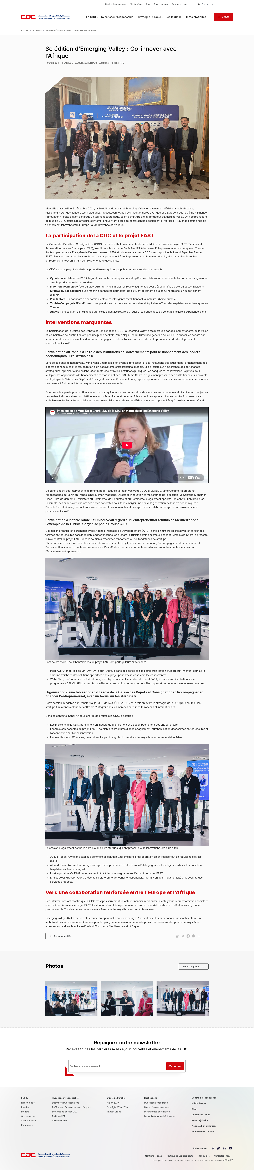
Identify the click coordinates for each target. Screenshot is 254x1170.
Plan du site (204, 1155)
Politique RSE (58, 1116)
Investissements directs (156, 1102)
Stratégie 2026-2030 (117, 1107)
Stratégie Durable (149, 16)
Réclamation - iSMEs (203, 1131)
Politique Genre (59, 1120)
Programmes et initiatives (157, 1111)
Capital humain (28, 1120)
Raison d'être (28, 1102)
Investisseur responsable (117, 16)
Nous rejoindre (161, 4)
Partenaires (27, 1125)
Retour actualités (62, 936)
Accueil (24, 30)
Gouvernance (28, 1116)
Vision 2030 (113, 1102)
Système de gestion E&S (64, 1111)
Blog (148, 4)
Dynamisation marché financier (159, 1116)
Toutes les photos (191, 966)
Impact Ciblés (114, 1111)
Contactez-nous (180, 4)
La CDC (91, 16)
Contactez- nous (201, 1114)
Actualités (37, 30)
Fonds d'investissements (156, 1107)
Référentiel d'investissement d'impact (71, 1107)
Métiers (25, 1111)
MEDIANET (228, 1160)
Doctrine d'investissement (65, 1102)
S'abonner (175, 1066)
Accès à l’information (204, 1126)
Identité (25, 1107)
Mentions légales (153, 1155)
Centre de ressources (115, 4)
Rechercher (199, 4)
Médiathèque (136, 4)
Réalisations (174, 16)
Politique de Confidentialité (180, 1155)
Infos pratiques (196, 16)
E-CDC (225, 16)
